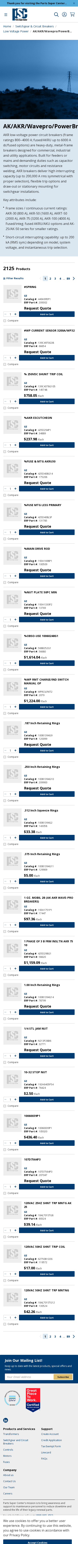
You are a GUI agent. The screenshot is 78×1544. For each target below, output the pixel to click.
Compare (13, 320)
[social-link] (6, 1420)
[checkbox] (10, 320)
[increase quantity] (15, 314)
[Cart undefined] (72, 14)
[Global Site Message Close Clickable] (74, 3)
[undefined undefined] (56, 14)
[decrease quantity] (5, 314)
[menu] (5, 14)
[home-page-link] (19, 14)
